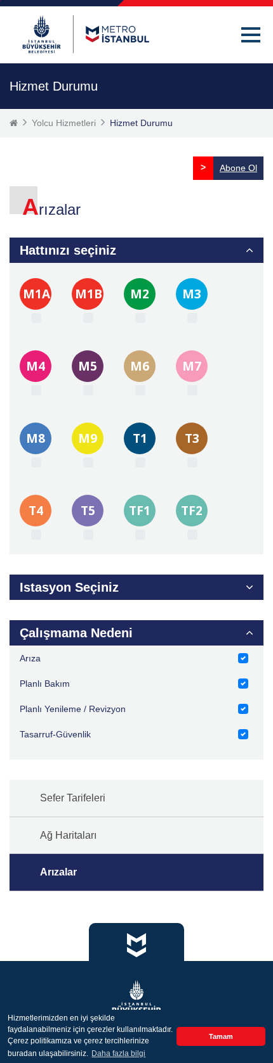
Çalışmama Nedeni (76, 633)
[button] (250, 35)
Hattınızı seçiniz (68, 250)
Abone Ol (238, 168)
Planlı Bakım (45, 683)
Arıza (30, 658)
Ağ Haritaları (68, 835)
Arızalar (58, 872)
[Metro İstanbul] (86, 34)
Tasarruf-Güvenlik (55, 734)
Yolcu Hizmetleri (64, 123)
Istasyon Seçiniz (69, 587)
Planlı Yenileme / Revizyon (73, 708)
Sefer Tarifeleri (72, 797)
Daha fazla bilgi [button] (118, 1053)
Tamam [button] (221, 1036)
